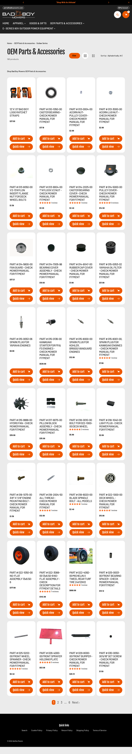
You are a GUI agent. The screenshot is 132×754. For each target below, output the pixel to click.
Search (24, 730)
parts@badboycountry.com (13, 8)
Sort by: (104, 56)
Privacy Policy (52, 730)
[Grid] (85, 56)
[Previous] (23, 2)
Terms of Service (99, 730)
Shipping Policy (82, 730)
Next (75, 702)
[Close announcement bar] (128, 2)
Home (9, 43)
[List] (93, 56)
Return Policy (66, 730)
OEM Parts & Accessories (24, 43)
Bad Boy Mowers (18, 741)
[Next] (108, 2)
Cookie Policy (36, 730)
